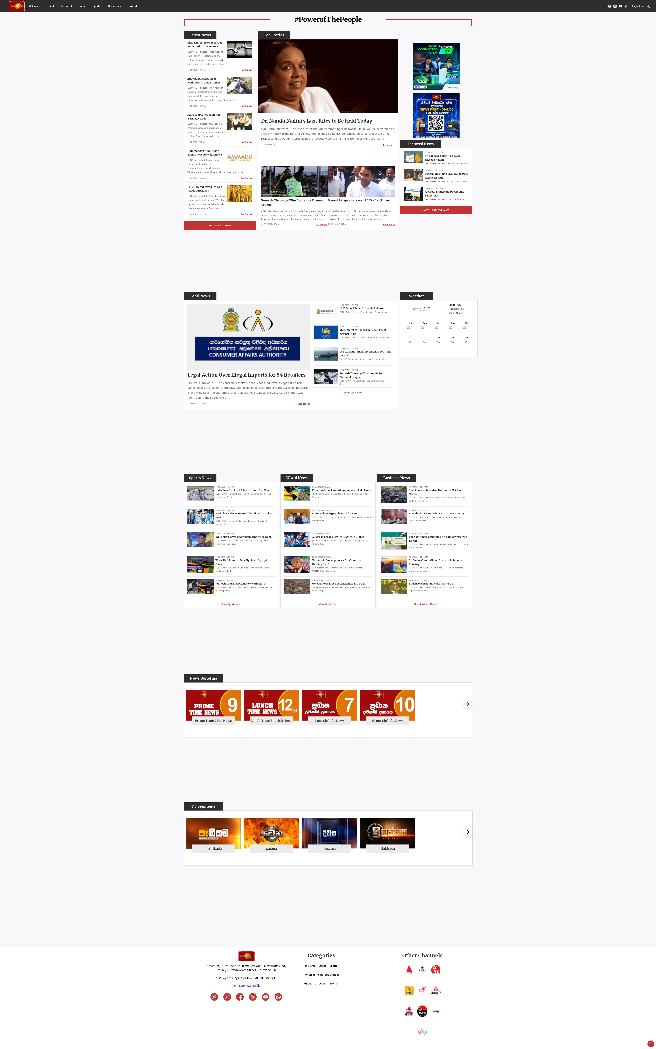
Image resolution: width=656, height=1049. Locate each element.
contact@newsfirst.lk (246, 985)
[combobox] (115, 6)
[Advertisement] (425, 237)
